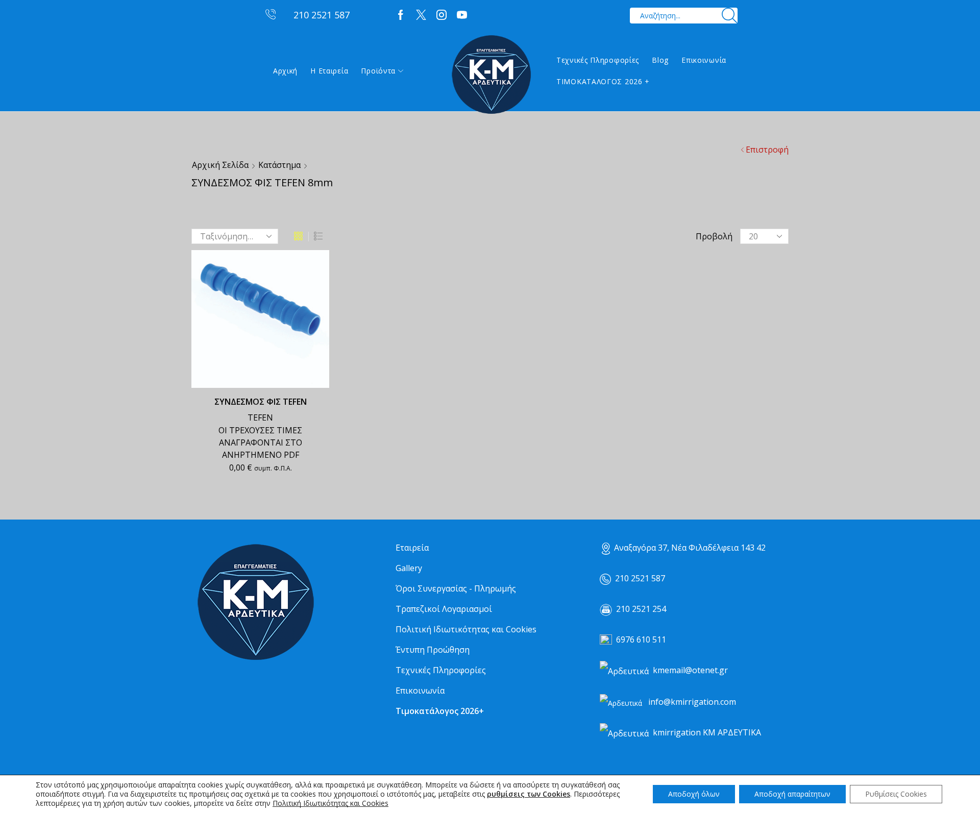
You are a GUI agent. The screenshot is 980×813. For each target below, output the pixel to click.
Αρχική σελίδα (220, 164)
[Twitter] (421, 15)
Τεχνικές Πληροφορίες (597, 60)
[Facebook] (401, 15)
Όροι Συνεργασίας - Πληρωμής (456, 588)
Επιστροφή (767, 149)
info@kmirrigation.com (692, 701)
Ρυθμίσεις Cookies (896, 794)
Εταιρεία (412, 547)
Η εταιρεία (329, 71)
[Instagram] (441, 15)
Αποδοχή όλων (694, 794)
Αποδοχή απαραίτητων (792, 794)
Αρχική (285, 71)
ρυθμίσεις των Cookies (528, 794)
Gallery (409, 568)
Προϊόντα (378, 71)
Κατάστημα (279, 164)
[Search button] (730, 15)
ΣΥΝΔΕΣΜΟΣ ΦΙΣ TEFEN (260, 401)
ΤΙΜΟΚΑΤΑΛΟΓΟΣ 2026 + (603, 81)
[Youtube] (462, 15)
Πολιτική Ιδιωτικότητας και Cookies (466, 629)
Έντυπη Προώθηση (433, 649)
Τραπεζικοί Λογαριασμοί (444, 608)
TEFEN (260, 417)
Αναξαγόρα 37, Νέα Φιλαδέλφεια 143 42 (690, 547)
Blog (660, 60)
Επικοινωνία (703, 60)
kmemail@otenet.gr (690, 670)
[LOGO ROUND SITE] (255, 602)
